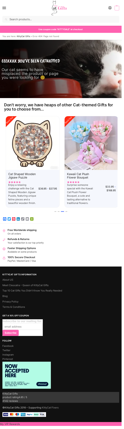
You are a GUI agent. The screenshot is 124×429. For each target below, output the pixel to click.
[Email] (27, 217)
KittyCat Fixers (50, 406)
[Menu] (7, 8)
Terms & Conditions (13, 305)
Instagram (8, 353)
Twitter (6, 349)
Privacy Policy (10, 300)
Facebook (8, 344)
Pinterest (7, 358)
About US (7, 278)
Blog (5, 295)
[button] (116, 8)
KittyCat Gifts (23, 36)
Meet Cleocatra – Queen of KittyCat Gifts (25, 284)
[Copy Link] (23, 217)
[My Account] (110, 8)
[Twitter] (9, 217)
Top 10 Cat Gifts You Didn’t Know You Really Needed (32, 289)
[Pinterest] (13, 217)
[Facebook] (4, 217)
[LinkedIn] (18, 217)
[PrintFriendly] (32, 217)
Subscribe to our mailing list (21, 320)
